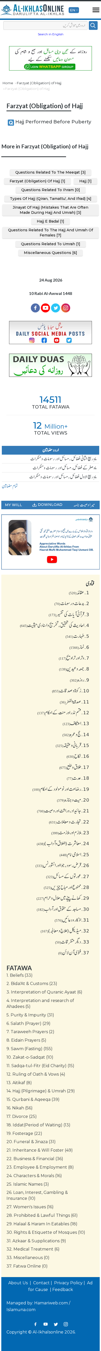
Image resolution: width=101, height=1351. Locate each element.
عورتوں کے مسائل (67, 876)
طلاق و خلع (74, 767)
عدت (78, 778)
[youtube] (50, 542)
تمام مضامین (10, 486)
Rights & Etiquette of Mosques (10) (45, 1232)
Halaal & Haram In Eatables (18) (41, 1223)
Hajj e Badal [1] (50, 221)
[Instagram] (65, 1324)
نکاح (78, 756)
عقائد (79, 592)
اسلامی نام (74, 854)
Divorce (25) (21, 1116)
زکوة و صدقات (70, 690)
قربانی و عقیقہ (72, 745)
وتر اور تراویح (74, 658)
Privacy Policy (68, 1282)
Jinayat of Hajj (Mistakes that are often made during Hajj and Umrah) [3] (50, 210)
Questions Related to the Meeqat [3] (50, 172)
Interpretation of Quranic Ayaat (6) (44, 992)
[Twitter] (55, 307)
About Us (18, 1282)
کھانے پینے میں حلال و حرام (63, 898)
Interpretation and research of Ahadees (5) (40, 1003)
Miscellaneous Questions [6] (50, 252)
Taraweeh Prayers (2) (30, 1031)
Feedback (62, 1289)
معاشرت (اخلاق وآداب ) (63, 843)
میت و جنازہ (73, 800)
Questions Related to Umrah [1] (50, 244)
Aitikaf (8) (19, 1082)
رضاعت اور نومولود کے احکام (60, 789)
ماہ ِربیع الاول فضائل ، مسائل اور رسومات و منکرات (63, 476)
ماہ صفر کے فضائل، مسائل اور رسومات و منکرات (65, 467)
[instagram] (65, 307)
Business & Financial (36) (34, 1158)
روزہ (79, 680)
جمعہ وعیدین (74, 669)
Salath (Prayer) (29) (28, 1023)
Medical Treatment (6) (33, 1249)
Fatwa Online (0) (27, 1266)
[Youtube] (45, 307)
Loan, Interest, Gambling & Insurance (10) (37, 1195)
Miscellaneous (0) (27, 1257)
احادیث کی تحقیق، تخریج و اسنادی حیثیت (54, 625)
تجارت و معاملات (69, 822)
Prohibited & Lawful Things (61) (42, 1215)
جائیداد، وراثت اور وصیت (63, 810)
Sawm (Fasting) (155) (29, 1048)
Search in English (50, 34)
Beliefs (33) (19, 975)
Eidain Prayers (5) (26, 1040)
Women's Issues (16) (30, 1206)
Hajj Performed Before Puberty (53, 122)
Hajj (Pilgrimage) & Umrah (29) (40, 1091)
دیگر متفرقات (72, 942)
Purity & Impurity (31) (30, 1015)
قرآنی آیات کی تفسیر (69, 614)
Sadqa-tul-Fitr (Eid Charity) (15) (40, 1065)
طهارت (77, 636)
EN (72, 10)
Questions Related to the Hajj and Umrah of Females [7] (50, 232)
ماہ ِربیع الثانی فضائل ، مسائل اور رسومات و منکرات (63, 458)
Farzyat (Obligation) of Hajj (39, 83)
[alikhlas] (32, 10)
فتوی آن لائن (73, 952)
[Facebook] (35, 307)
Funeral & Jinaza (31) (31, 1141)
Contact (41, 1282)
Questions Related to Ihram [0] (50, 190)
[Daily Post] (50, 332)
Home (8, 83)
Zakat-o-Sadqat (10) (29, 1057)
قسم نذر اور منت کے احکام (63, 712)
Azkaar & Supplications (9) (36, 1240)
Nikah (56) (19, 1108)
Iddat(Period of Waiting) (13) (38, 1125)
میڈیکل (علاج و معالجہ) (65, 930)
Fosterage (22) (24, 1133)
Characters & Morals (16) (34, 1175)
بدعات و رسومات (71, 603)
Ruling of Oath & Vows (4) (35, 1074)
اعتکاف (76, 723)
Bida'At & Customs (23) (31, 983)
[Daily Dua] (50, 365)
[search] (93, 25)
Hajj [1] (85, 181)
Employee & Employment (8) (40, 1167)
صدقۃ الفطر (74, 702)
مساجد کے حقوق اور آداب (63, 909)
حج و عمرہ (75, 734)
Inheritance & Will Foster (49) (39, 1150)
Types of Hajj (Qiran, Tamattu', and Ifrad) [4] (50, 198)
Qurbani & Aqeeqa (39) (33, 1099)
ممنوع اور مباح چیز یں (66, 887)
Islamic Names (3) (27, 1184)
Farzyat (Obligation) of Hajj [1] (37, 181)
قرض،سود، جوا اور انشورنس (62, 865)
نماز (79, 647)
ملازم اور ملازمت (70, 832)
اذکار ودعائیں (72, 920)
